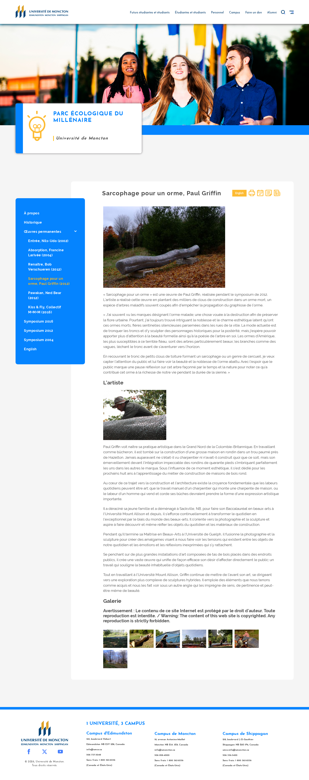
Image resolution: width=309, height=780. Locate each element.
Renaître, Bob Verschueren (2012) (44, 266)
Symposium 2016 (38, 321)
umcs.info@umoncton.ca (236, 750)
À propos (31, 213)
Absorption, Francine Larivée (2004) (46, 252)
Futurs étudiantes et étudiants (150, 12)
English (30, 349)
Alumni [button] (272, 12)
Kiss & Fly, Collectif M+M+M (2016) (44, 309)
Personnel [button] (217, 12)
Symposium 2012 (38, 331)
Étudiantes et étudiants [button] (190, 12)
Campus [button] (234, 12)
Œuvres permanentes (42, 232)
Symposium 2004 (38, 340)
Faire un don (253, 12)
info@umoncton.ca (164, 750)
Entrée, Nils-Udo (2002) (48, 241)
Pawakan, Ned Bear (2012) (44, 295)
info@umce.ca (94, 750)
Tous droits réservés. (44, 765)
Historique (33, 222)
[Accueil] (42, 11)
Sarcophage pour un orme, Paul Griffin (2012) (49, 281)
